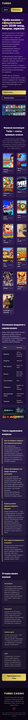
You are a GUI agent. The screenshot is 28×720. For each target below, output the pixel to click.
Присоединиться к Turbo (14, 677)
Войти (6, 9)
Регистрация (17, 9)
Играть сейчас (8, 92)
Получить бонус (9, 98)
